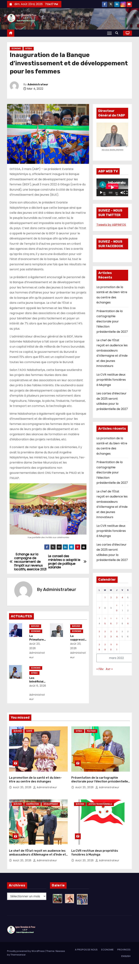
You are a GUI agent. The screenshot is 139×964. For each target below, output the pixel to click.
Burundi (35, 626)
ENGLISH (125, 956)
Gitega (28, 48)
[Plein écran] (126, 192)
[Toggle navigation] (109, 33)
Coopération (32, 804)
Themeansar (18, 954)
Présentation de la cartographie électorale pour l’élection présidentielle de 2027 (112, 321)
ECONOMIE (107, 949)
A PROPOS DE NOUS (86, 949)
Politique (91, 731)
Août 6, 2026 (37, 686)
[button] (117, 33)
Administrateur (38, 84)
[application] (112, 187)
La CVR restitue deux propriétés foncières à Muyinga (111, 380)
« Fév (100, 669)
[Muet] (122, 192)
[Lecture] (101, 192)
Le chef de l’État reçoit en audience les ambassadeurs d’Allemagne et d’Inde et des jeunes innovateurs (37, 854)
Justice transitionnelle (100, 804)
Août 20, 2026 (22, 787)
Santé (29, 731)
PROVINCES (123, 949)
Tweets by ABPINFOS (111, 225)
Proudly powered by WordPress (26, 951)
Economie (16, 48)
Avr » (109, 669)
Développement (50, 804)
